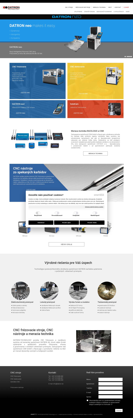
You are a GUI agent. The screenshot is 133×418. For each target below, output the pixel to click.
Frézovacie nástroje (17, 387)
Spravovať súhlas (98, 414)
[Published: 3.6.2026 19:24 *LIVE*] (38, 414)
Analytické (76, 215)
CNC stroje (15, 372)
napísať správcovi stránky (65, 414)
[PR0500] (105, 228)
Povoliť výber (66, 222)
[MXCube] (79, 228)
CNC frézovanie (15, 376)
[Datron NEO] (66, 36)
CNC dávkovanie (15, 379)
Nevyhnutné (38, 215)
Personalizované (57, 215)
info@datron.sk (58, 384)
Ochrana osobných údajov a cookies (94, 207)
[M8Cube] (25, 228)
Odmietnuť (41, 222)
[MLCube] (52, 228)
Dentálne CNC (15, 382)
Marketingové (95, 215)
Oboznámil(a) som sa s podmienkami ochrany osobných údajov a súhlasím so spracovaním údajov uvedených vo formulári (104, 402)
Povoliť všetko (92, 222)
